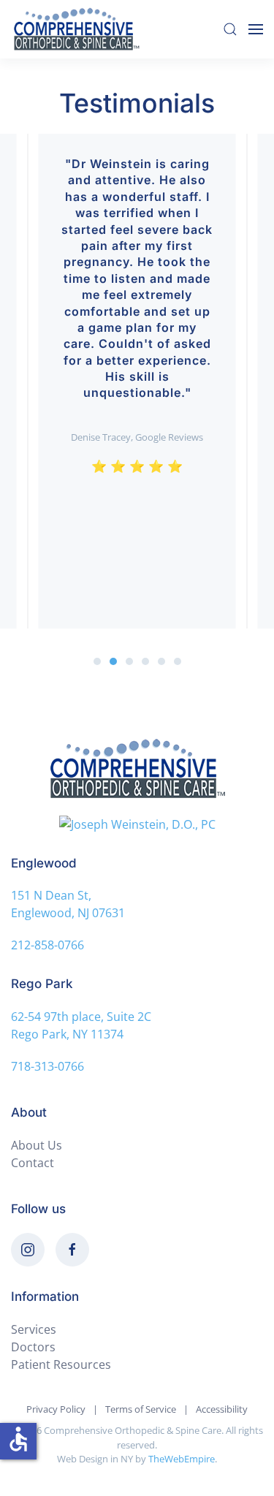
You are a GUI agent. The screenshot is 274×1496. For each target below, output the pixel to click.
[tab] (97, 661)
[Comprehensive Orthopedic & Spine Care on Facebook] (72, 1250)
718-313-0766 (47, 1066)
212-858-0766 (47, 945)
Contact (32, 1163)
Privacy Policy (55, 1409)
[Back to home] (78, 29)
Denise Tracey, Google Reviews (137, 437)
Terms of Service (140, 1409)
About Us (36, 1145)
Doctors (33, 1347)
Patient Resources (61, 1364)
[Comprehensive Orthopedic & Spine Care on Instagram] (28, 1250)
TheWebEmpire (181, 1458)
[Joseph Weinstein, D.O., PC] (137, 823)
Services (33, 1329)
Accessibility (222, 1409)
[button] (230, 29)
